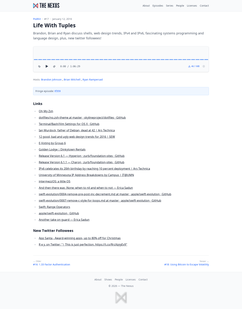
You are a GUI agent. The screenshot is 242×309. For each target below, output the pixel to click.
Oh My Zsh (46, 111)
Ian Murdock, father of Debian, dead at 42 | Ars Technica (77, 130)
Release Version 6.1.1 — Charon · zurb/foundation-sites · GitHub (81, 162)
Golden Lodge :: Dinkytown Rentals (62, 149)
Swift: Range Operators (54, 207)
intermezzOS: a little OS (54, 181)
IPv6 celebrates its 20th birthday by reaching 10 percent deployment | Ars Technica (94, 169)
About (146, 5)
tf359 (58, 91)
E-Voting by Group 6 (52, 143)
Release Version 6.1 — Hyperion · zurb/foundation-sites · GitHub (82, 156)
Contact (204, 5)
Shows (108, 279)
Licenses (192, 5)
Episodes (158, 5)
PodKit (37, 19)
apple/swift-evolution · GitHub (59, 213)
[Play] (46, 66)
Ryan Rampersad (93, 79)
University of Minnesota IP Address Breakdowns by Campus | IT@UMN (86, 175)
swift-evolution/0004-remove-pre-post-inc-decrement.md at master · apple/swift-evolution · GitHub (105, 194)
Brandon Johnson (51, 79)
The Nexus (127, 286)
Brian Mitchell (72, 79)
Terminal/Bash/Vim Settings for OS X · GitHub (69, 124)
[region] (121, 59)
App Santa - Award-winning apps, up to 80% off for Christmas (80, 238)
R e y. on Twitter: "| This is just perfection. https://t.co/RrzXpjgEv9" (83, 244)
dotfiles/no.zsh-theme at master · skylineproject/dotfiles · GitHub (82, 117)
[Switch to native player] (204, 66)
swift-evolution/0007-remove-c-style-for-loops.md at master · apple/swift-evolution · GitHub (100, 200)
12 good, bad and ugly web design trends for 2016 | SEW (77, 137)
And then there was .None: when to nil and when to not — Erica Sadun (86, 188)
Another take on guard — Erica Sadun (64, 220)
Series (169, 5)
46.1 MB (195, 66)
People (180, 5)
